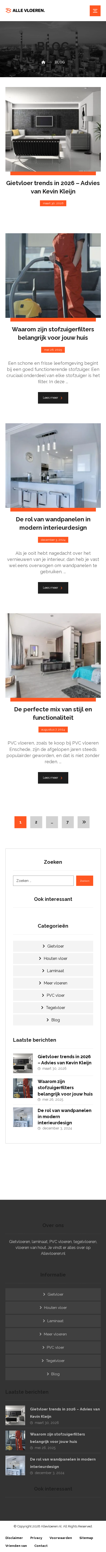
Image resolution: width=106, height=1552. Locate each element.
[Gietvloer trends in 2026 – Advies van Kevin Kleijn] (23, 1063)
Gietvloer (55, 946)
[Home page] (43, 62)
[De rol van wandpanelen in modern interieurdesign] (23, 1117)
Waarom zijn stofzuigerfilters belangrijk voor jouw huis (65, 1087)
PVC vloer (56, 995)
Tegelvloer (55, 1007)
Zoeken (84, 880)
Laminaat (55, 970)
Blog (55, 1020)
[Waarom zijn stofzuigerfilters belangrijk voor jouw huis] (23, 1088)
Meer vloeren (55, 983)
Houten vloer (55, 958)
